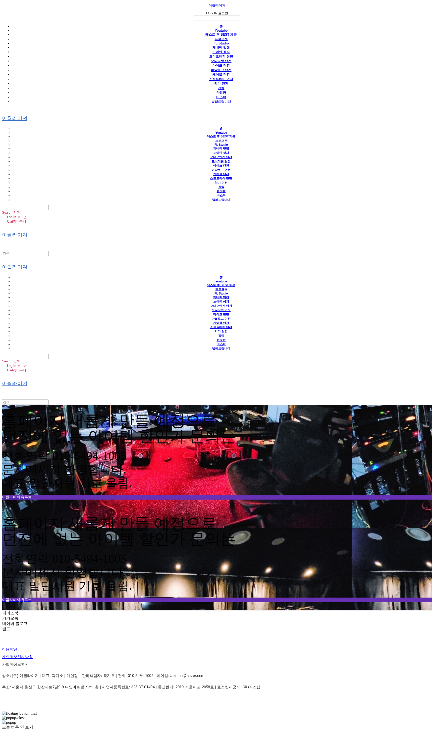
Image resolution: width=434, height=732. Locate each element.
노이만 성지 (221, 52)
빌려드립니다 (221, 102)
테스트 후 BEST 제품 (221, 34)
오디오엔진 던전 (221, 56)
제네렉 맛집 (221, 47)
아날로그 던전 (221, 70)
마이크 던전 (221, 65)
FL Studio (221, 43)
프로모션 (221, 39)
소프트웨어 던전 (221, 79)
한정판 (221, 92)
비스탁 (221, 97)
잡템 (221, 88)
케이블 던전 (221, 74)
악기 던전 (221, 83)
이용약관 (9, 649)
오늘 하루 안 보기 (17, 727)
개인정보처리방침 (17, 657)
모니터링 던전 (221, 61)
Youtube (221, 30)
